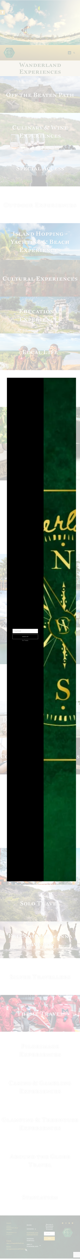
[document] (40, 629)
